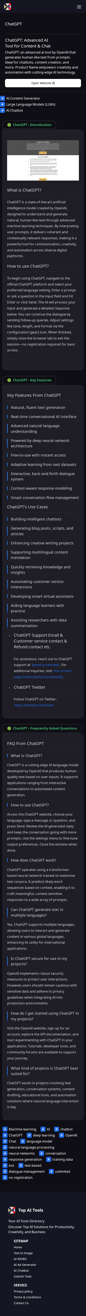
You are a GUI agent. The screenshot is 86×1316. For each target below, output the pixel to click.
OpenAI (71, 1135)
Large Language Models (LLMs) (30, 104)
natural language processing (31, 1147)
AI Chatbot (14, 110)
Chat (12, 1141)
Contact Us (21, 1303)
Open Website (41, 83)
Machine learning (22, 1129)
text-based (33, 1165)
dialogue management (27, 1171)
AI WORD (20, 1259)
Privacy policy (23, 1291)
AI (48, 1129)
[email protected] (45, 664)
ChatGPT (16, 1135)
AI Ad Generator (25, 1265)
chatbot (66, 1129)
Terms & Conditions (27, 1297)
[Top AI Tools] (7, 6)
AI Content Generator (23, 98)
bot (11, 1165)
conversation (55, 1153)
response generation (25, 1159)
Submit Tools (23, 1276)
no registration (21, 1177)
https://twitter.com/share (34, 705)
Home (18, 1247)
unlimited (62, 1171)
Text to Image (23, 1253)
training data (62, 1159)
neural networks (22, 1153)
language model (39, 1141)
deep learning (44, 1135)
